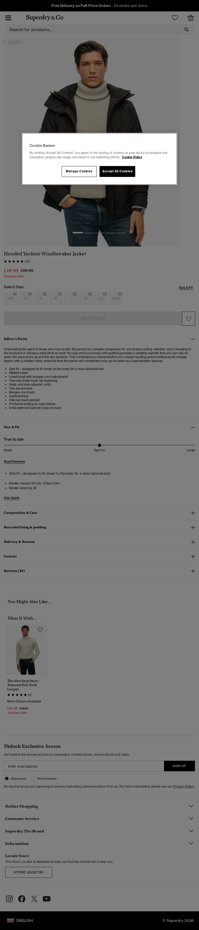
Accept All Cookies (117, 171)
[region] (99, 159)
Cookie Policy (132, 157)
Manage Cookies (79, 171)
